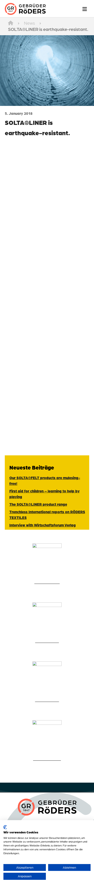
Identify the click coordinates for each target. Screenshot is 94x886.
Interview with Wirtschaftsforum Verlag (42, 525)
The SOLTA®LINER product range (38, 504)
